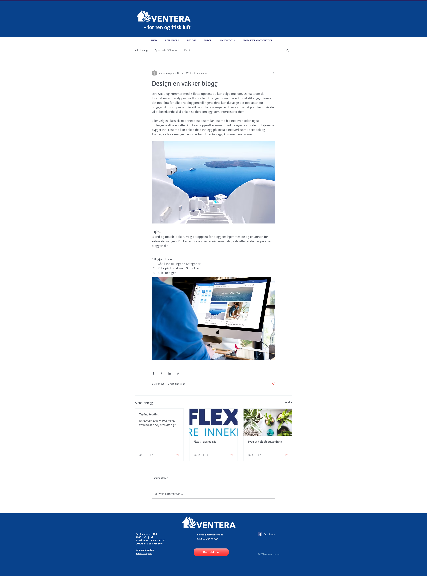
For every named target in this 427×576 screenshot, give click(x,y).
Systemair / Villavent (166, 50)
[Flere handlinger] (273, 73)
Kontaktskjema (144, 553)
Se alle (288, 402)
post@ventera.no (214, 534)
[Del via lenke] (177, 373)
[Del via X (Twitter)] (161, 373)
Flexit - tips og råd (205, 441)
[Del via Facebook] (153, 373)
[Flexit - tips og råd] (213, 422)
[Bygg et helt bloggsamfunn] (268, 422)
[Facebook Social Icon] (260, 534)
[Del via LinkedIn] (169, 373)
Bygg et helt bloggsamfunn (265, 441)
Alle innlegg (141, 50)
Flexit (187, 50)
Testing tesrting (149, 414)
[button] (257, 40)
